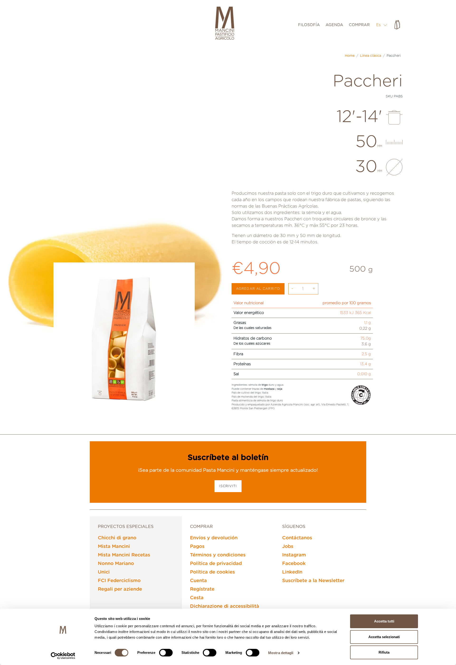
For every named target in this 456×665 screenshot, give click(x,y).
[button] (382, 25)
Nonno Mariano (116, 563)
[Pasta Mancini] (224, 24)
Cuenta (198, 580)
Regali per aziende (120, 589)
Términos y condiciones (218, 555)
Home (350, 55)
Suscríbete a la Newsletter (313, 580)
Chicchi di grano (117, 538)
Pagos (197, 546)
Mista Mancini (114, 546)
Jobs (287, 546)
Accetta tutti (384, 621)
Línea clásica (370, 55)
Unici (104, 572)
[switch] (166, 652)
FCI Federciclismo (119, 580)
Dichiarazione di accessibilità (224, 606)
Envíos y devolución (214, 538)
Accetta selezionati (384, 637)
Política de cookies (212, 572)
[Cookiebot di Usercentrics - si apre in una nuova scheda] (63, 655)
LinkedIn (292, 572)
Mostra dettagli (281, 653)
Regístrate (202, 589)
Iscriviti (228, 486)
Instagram (294, 555)
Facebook (294, 563)
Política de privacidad (216, 563)
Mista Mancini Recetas (124, 555)
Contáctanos (297, 538)
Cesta (197, 597)
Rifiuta (384, 652)
